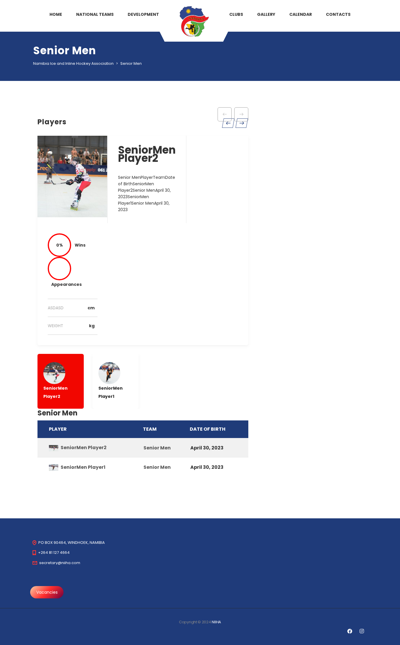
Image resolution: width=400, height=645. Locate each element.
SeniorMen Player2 (84, 447)
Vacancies (47, 592)
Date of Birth (207, 429)
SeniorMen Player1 (83, 467)
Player (58, 429)
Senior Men (157, 447)
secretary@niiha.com (59, 563)
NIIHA (216, 622)
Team (150, 429)
